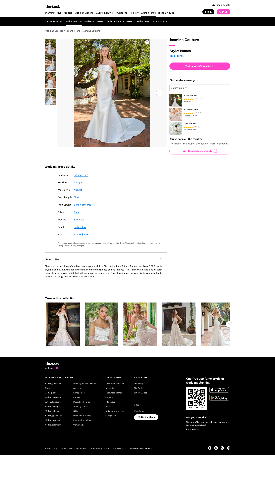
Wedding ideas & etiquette (85, 383)
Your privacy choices (100, 448)
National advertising (114, 411)
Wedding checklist (53, 411)
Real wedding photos (83, 420)
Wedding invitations (53, 397)
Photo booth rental (81, 402)
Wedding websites (53, 383)
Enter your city (179, 88)
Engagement (79, 393)
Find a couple (223, 5)
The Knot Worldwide (114, 383)
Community (78, 425)
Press (108, 406)
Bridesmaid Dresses (94, 21)
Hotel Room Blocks (82, 415)
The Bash (138, 388)
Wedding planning (53, 425)
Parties (76, 397)
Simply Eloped (140, 393)
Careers (109, 397)
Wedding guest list (53, 415)
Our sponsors (111, 415)
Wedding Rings (142, 21)
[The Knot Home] (52, 6)
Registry (48, 388)
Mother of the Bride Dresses (119, 21)
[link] (209, 448)
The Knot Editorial (113, 393)
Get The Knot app (53, 402)
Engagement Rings (53, 21)
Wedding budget (52, 406)
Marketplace (50, 393)
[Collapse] (160, 166)
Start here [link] (191, 429)
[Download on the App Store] (219, 390)
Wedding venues (52, 420)
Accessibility (82, 448)
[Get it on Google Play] (219, 398)
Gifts (75, 411)
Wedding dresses (81, 406)
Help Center (139, 411)
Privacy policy (51, 448)
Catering (77, 388)
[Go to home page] (52, 364)
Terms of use (66, 448)
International (111, 402)
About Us (109, 388)
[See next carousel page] (159, 93)
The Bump (138, 383)
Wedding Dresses (74, 21)
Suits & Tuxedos (160, 21)
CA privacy (118, 448)
